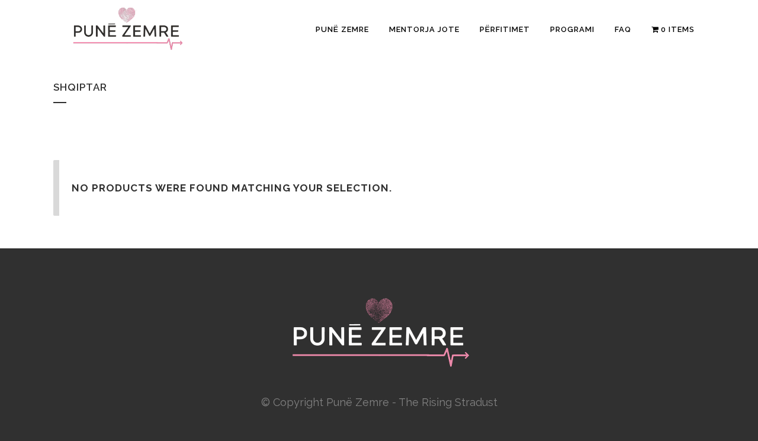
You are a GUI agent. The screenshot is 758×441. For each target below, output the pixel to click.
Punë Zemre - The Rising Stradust (411, 402)
